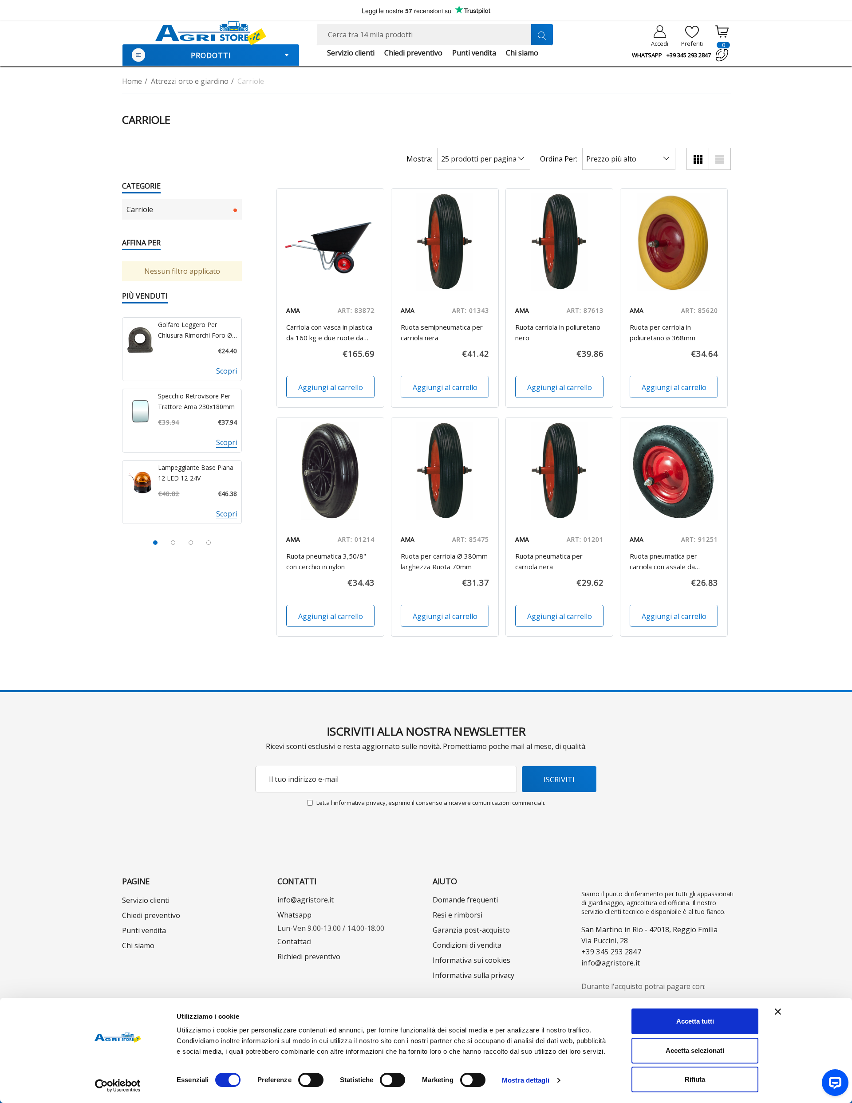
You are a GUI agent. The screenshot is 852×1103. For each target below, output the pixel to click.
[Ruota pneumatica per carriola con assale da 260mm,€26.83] (673, 471)
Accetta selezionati (695, 1050)
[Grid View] (697, 159)
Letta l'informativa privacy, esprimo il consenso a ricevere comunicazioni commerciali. (430, 803)
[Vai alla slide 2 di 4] (173, 542)
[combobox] (434, 35)
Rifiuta (695, 1079)
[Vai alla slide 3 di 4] (191, 542)
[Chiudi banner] (778, 1011)
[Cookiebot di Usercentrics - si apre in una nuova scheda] (118, 1085)
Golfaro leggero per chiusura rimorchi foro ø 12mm (195, 330)
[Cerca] (542, 35)
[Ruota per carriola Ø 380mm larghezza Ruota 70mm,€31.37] (444, 471)
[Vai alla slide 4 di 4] (208, 542)
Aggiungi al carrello (330, 387)
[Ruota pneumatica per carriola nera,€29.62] (559, 471)
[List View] (720, 159)
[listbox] (628, 159)
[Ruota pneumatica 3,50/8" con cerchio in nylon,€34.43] (330, 471)
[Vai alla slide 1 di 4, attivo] (155, 542)
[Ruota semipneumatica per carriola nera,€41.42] (444, 242)
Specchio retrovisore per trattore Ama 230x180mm (196, 401)
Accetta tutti (695, 1021)
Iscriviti (559, 779)
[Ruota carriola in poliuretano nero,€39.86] (559, 242)
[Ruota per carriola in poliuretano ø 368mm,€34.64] (673, 242)
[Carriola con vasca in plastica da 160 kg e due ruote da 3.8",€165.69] (330, 242)
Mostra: (419, 158)
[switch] (310, 1080)
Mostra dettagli (525, 1080)
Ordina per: (558, 158)
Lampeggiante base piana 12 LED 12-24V (195, 472)
